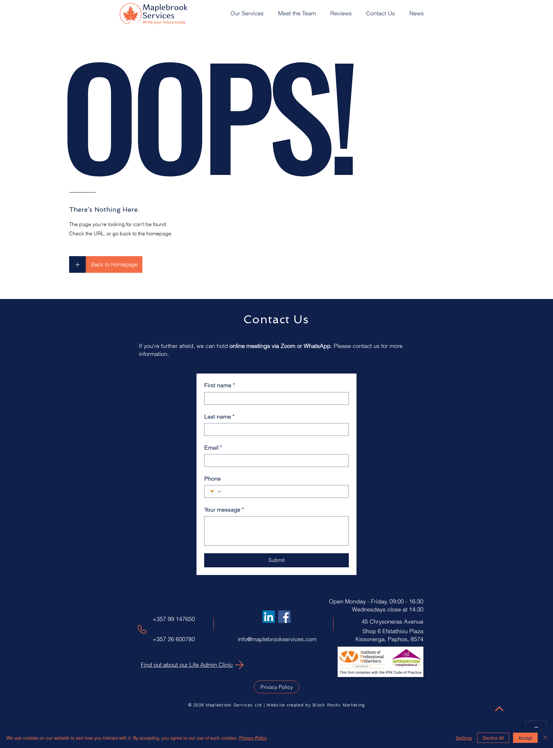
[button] (249, 13)
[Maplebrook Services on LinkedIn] (268, 616)
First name (219, 385)
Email (213, 447)
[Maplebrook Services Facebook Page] (284, 616)
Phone (212, 478)
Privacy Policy (253, 738)
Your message (224, 509)
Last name (219, 416)
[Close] (545, 738)
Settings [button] (464, 738)
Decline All (493, 738)
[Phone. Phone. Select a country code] (215, 491)
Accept (525, 738)
